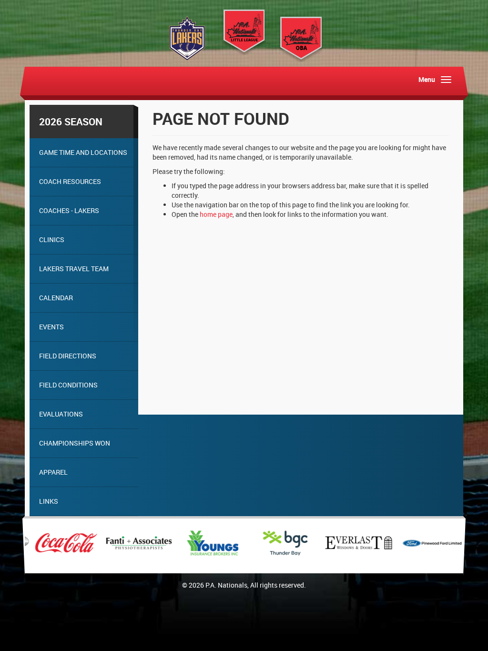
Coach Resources (70, 181)
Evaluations (61, 413)
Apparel (53, 472)
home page (216, 214)
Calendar (56, 297)
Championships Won (74, 443)
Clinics (51, 239)
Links (48, 501)
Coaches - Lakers (69, 210)
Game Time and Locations (83, 152)
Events (51, 326)
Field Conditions (68, 384)
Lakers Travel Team (74, 268)
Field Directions (67, 355)
